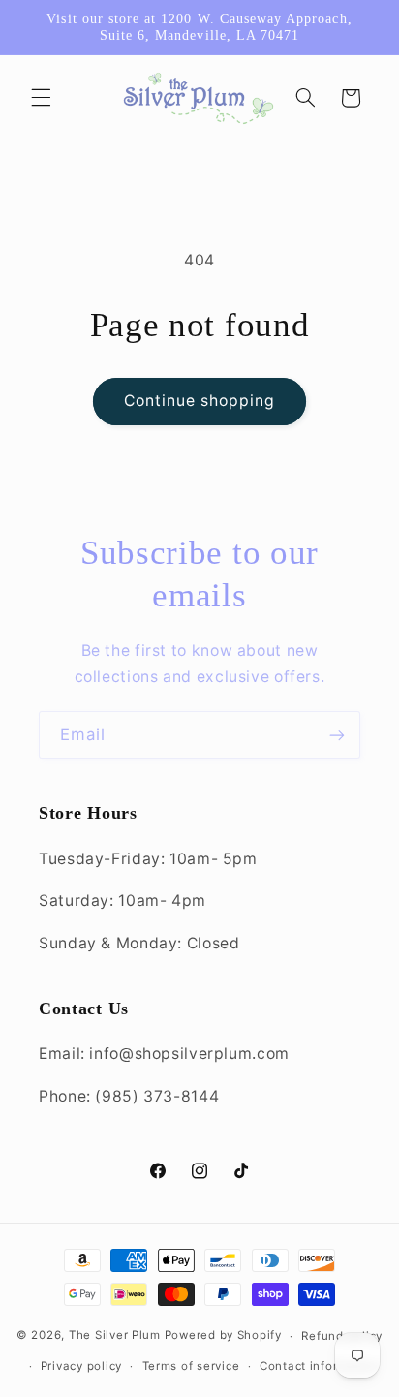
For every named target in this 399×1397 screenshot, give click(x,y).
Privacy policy (81, 1366)
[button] (40, 98)
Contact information (319, 1366)
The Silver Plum (115, 1336)
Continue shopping (200, 400)
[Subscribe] (337, 735)
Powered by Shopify (223, 1336)
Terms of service (191, 1366)
